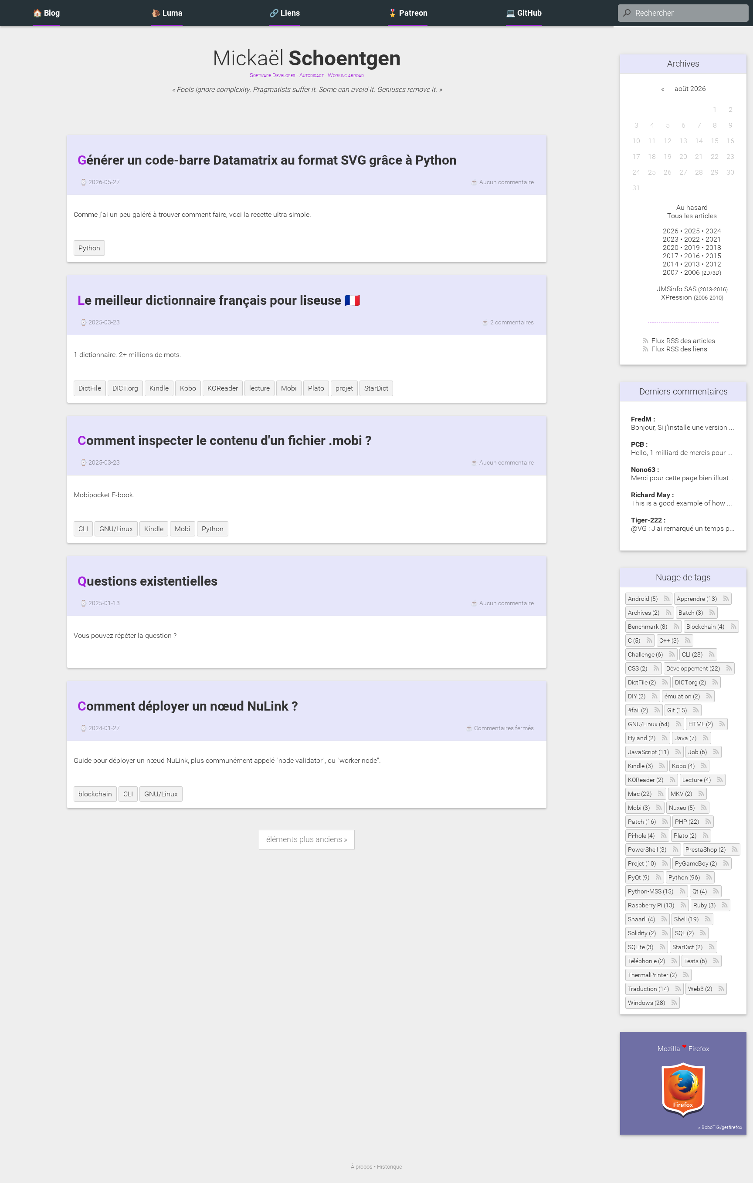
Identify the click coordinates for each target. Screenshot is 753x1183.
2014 (670, 264)
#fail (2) (638, 710)
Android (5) (643, 599)
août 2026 (690, 88)
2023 (670, 239)
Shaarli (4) (641, 919)
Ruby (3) (704, 905)
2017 (670, 256)
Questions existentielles (147, 581)
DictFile (89, 388)
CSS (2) (638, 668)
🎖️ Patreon (407, 13)
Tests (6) (695, 961)
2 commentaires (512, 322)
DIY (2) (637, 696)
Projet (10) (642, 863)
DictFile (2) (642, 682)
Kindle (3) (640, 766)
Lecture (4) (696, 780)
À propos (362, 1166)
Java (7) (686, 738)
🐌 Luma (167, 13)
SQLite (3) (641, 947)
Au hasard (692, 207)
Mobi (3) (639, 808)
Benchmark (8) (648, 626)
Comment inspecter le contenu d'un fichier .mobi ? (225, 440)
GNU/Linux (116, 529)
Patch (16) (642, 822)
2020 (670, 247)
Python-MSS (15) (651, 891)
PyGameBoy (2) (696, 863)
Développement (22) (693, 668)
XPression (676, 297)
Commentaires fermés (504, 728)
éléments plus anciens (304, 839)
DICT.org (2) (690, 682)
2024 (713, 231)
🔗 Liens (284, 13)
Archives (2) (644, 613)
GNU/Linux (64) (649, 724)
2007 (670, 272)
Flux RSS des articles (683, 341)
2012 (713, 264)
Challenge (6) (645, 654)
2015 (713, 256)
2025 (692, 231)
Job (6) (697, 752)
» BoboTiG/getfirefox (720, 1127)
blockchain (95, 794)
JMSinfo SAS (676, 289)
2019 (692, 247)
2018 (713, 247)
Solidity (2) (642, 933)
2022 (692, 239)
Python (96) (684, 877)
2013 (692, 264)
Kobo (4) (683, 766)
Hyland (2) (642, 738)
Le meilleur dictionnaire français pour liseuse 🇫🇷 (219, 300)
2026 (670, 231)
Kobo (188, 388)
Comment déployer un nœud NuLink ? (188, 706)
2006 (692, 272)
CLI (83, 529)
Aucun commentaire (506, 182)
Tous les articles (692, 216)
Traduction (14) (648, 989)
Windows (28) (646, 1003)
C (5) (634, 640)
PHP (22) (687, 822)
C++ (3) (669, 640)
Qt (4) (699, 891)
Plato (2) (685, 835)
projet (344, 388)
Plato (316, 388)
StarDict (376, 388)
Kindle (159, 388)
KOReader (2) (646, 780)
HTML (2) (701, 724)
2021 (713, 239)
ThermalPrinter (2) (652, 975)
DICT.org (125, 388)
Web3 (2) (700, 989)
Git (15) (677, 710)
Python (89, 248)
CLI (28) (692, 654)
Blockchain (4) (705, 626)
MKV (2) (681, 794)
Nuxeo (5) (682, 808)
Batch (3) (690, 613)
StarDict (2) (687, 947)
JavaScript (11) (648, 752)
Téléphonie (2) (646, 961)
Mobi (289, 388)
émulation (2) (682, 696)
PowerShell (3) (647, 849)
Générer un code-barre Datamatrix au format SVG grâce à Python (267, 160)
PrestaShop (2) (705, 849)
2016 (692, 256)
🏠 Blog (46, 13)
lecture (259, 388)
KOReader (222, 388)
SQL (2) (684, 933)
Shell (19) (686, 919)
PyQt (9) (639, 877)
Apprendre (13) (697, 599)
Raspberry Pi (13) (651, 905)
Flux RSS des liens (679, 349)
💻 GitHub (524, 13)
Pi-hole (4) (641, 835)
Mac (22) (640, 794)
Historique (389, 1166)
